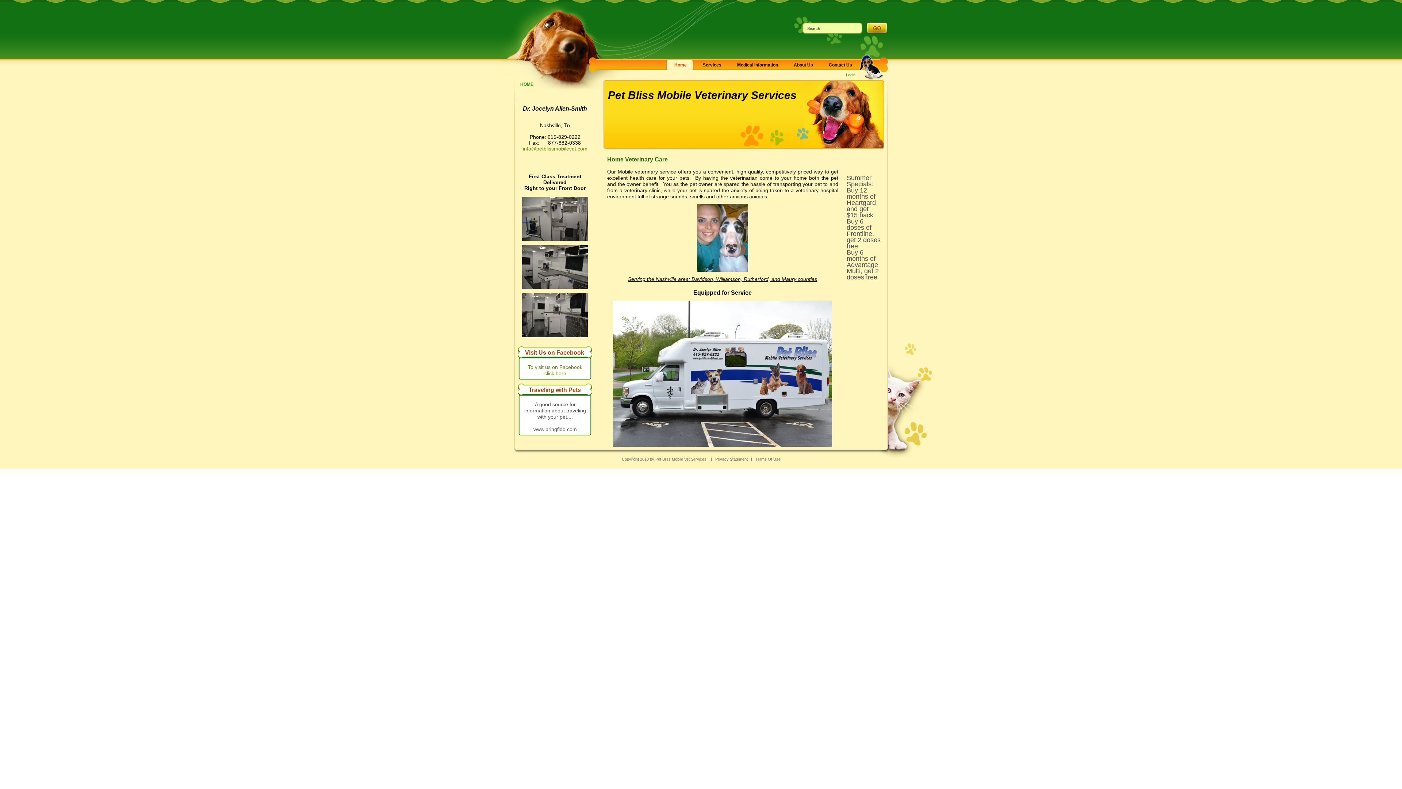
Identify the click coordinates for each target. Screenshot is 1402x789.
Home (526, 84)
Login (850, 75)
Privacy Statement (731, 459)
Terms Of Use (768, 459)
